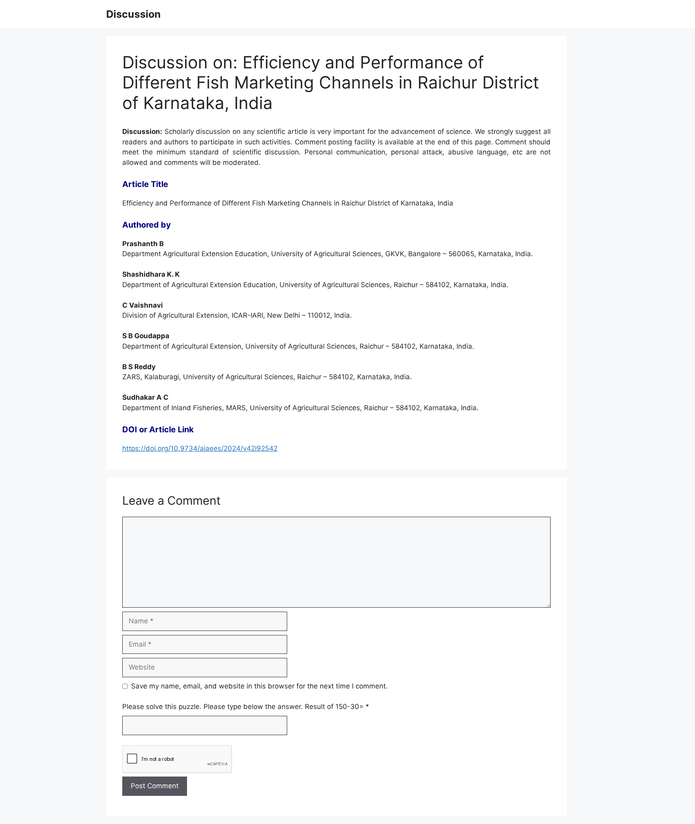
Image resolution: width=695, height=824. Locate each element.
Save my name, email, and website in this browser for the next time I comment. (259, 686)
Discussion (133, 14)
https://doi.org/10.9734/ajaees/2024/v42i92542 (200, 448)
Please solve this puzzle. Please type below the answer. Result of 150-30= (245, 707)
